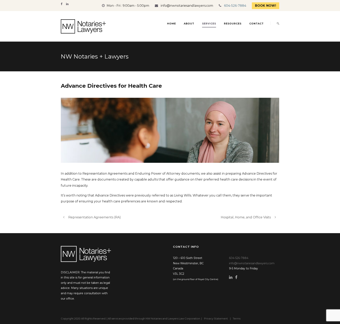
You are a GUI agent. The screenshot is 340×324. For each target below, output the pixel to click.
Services (209, 23)
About (189, 23)
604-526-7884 (235, 5)
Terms (236, 318)
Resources (232, 23)
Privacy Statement (216, 318)
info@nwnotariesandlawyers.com (187, 5)
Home (171, 23)
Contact (256, 23)
